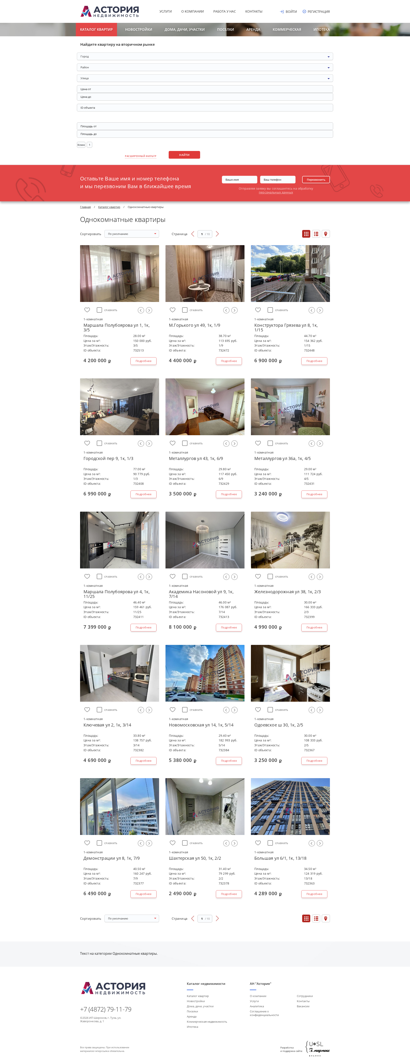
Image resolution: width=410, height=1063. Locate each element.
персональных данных (276, 192)
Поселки (225, 29)
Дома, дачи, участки (185, 29)
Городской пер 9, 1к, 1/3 (108, 458)
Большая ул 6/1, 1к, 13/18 (280, 858)
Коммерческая (287, 29)
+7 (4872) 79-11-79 (105, 1009)
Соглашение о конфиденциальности (264, 1013)
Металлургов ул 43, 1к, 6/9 (196, 458)
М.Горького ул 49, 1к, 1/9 (194, 325)
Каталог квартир (96, 29)
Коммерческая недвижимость (207, 1021)
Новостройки (138, 29)
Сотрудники (305, 996)
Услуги (166, 11)
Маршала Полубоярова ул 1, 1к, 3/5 (116, 327)
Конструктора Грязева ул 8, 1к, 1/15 (286, 327)
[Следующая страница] (217, 234)
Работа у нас (224, 11)
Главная (85, 207)
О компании (192, 11)
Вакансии (303, 1006)
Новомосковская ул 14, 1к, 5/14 (201, 725)
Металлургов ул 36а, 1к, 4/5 (282, 458)
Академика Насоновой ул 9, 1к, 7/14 (201, 594)
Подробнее (144, 361)
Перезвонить (316, 180)
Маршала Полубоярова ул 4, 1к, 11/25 (116, 594)
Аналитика (257, 1006)
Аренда (253, 29)
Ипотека (321, 29)
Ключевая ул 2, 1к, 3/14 (107, 725)
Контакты (253, 11)
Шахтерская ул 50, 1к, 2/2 (195, 858)
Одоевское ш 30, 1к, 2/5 (278, 725)
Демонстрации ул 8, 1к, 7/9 (111, 858)
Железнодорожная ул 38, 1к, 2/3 (287, 591)
